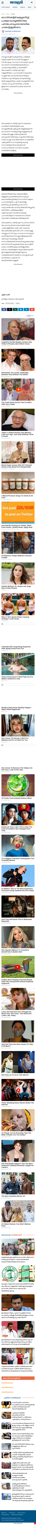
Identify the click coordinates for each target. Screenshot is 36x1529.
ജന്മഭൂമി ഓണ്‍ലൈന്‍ (13, 31)
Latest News (5, 7)
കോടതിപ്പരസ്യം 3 (8, 1392)
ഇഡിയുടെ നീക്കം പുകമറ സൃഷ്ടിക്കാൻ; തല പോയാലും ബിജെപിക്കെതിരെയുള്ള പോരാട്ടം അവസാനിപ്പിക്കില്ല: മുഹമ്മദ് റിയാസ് (17, 1315)
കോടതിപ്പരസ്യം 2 (8, 1387)
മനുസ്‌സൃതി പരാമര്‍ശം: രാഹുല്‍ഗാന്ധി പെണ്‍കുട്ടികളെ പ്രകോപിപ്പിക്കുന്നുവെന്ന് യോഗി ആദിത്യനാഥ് (23, 1405)
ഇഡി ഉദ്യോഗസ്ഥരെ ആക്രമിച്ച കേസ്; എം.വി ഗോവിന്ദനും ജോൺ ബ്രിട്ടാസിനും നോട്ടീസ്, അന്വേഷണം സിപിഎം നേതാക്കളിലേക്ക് (16, 1342)
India (29, 7)
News (8, 14)
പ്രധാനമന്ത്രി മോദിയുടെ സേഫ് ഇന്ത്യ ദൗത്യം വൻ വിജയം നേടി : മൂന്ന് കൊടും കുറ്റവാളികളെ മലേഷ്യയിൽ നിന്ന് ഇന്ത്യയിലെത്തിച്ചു (23, 1427)
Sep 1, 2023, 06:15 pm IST (8, 34)
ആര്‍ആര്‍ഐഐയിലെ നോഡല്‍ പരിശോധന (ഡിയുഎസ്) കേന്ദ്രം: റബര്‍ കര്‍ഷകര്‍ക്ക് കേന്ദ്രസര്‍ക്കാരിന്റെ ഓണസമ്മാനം (17, 1259)
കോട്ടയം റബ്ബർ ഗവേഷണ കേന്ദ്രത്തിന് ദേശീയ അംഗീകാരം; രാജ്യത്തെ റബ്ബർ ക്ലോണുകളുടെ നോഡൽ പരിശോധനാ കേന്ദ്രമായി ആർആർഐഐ (17, 1287)
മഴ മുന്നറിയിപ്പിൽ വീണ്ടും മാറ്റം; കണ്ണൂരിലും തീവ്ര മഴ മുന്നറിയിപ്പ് (23, 1446)
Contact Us (12, 1513)
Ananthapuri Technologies (17, 1520)
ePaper (15, 7)
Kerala (22, 7)
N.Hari (18, 303)
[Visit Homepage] (16, 2)
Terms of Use (21, 1513)
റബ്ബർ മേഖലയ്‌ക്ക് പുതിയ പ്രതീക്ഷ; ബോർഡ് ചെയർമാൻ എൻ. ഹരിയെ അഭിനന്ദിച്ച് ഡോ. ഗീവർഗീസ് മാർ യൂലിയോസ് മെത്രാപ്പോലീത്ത (17, 1368)
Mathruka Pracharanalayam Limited (11, 1518)
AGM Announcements (17, 1514)
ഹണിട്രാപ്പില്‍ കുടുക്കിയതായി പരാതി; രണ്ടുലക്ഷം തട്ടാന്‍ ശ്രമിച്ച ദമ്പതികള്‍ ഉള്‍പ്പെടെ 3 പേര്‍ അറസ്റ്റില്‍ (22, 1455)
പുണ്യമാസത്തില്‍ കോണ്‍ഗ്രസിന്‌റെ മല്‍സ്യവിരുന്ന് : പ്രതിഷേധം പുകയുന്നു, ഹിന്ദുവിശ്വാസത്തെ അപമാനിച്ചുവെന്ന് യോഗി (23, 1417)
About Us (3, 1513)
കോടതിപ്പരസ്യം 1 (8, 1383)
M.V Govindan (10, 303)
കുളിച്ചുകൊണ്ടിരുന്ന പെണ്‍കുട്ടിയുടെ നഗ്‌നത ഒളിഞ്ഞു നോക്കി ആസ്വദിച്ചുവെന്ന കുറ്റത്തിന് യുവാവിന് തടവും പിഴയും (22, 1488)
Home (3, 14)
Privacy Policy (5, 1514)
